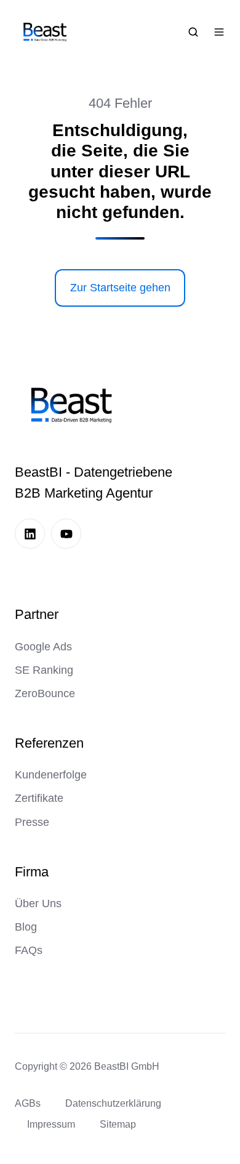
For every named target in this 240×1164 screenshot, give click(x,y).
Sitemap (118, 1124)
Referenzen (49, 743)
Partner (36, 614)
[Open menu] (219, 32)
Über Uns (38, 903)
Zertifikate (39, 798)
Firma (32, 871)
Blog (26, 927)
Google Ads (43, 647)
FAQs (28, 950)
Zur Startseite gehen (120, 287)
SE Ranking (44, 670)
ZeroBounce (45, 693)
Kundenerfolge (51, 775)
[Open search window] (193, 32)
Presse (32, 822)
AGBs (28, 1103)
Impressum (51, 1124)
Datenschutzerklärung (113, 1103)
